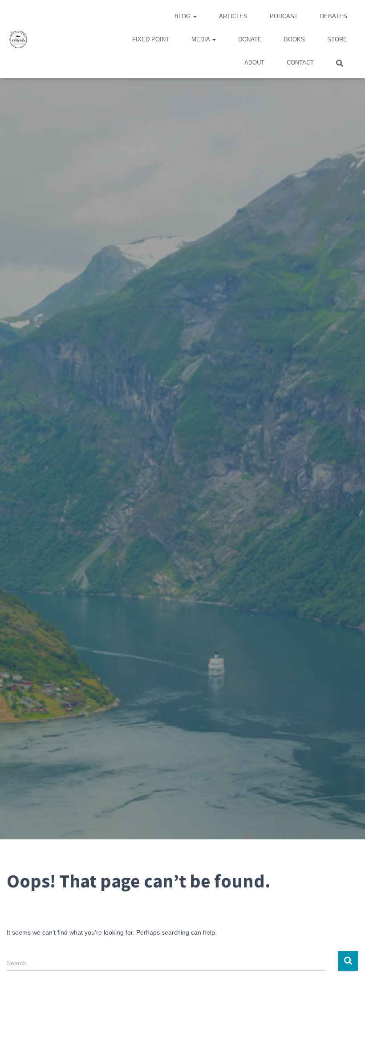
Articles (233, 16)
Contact (300, 62)
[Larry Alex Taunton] (18, 39)
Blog (183, 16)
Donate (250, 39)
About (254, 62)
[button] (194, 16)
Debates (333, 16)
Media (201, 39)
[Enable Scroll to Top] (347, 1031)
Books (294, 39)
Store (337, 39)
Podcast (284, 16)
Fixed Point (150, 39)
